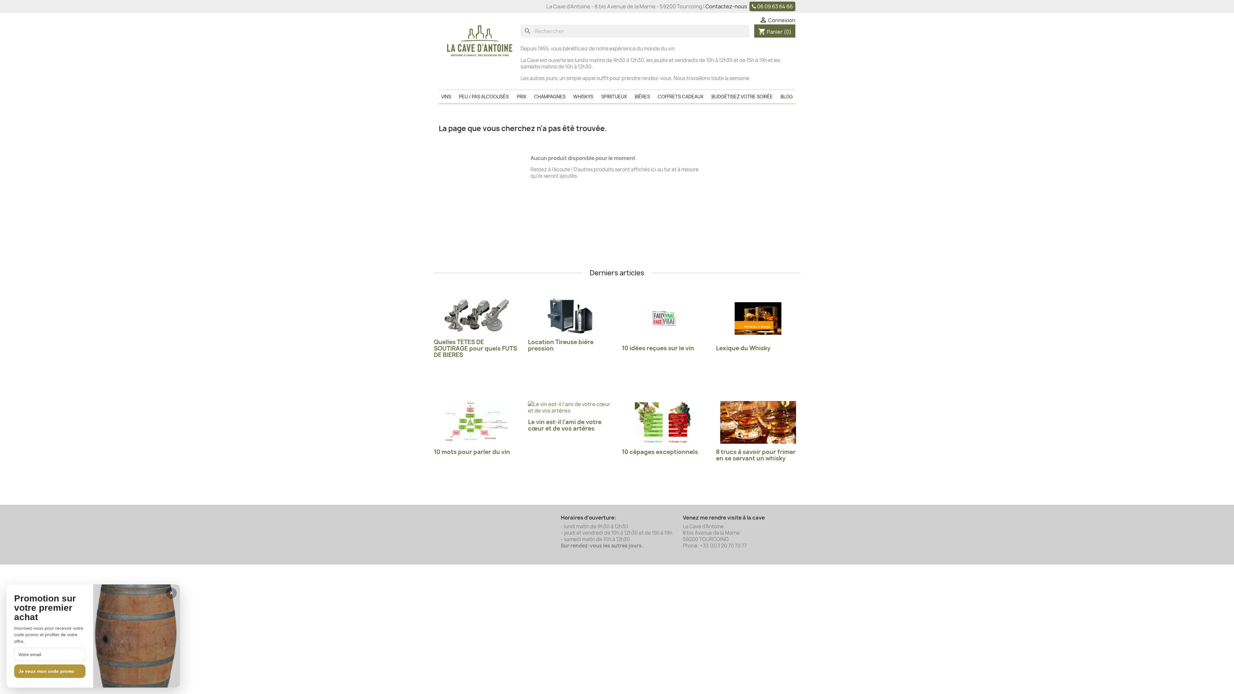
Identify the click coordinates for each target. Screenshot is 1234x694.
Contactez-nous (726, 6)
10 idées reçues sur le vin (658, 348)
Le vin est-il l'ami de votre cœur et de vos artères (565, 425)
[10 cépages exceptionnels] (664, 422)
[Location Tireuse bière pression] (570, 315)
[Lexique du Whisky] (758, 318)
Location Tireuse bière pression (561, 345)
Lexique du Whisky (743, 348)
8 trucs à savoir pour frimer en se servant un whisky (756, 455)
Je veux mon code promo (46, 671)
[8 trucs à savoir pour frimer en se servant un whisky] (758, 422)
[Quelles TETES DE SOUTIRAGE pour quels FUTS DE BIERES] (476, 315)
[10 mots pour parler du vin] (476, 422)
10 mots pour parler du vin (472, 452)
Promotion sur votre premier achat (45, 608)
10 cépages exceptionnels (660, 452)
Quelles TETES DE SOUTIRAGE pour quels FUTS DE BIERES (475, 348)
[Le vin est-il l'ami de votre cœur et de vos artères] (570, 407)
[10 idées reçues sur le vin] (664, 318)
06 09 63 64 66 (775, 6)
